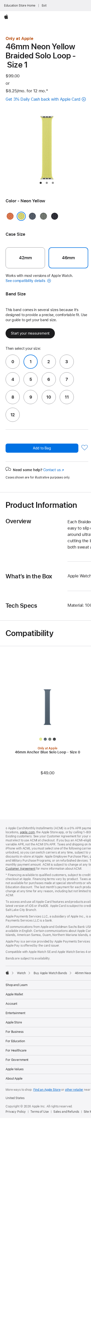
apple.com (27, 832)
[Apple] (7, 972)
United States (15, 1098)
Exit (44, 5)
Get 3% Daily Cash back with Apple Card (43, 99)
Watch (21, 973)
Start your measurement (30, 333)
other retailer (74, 1089)
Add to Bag (42, 448)
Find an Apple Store (47, 1089)
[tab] (41, 183)
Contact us (53, 470)
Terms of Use (39, 1111)
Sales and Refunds (66, 1111)
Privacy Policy (16, 1111)
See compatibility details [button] (26, 281)
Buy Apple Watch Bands (50, 973)
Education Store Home (19, 5)
